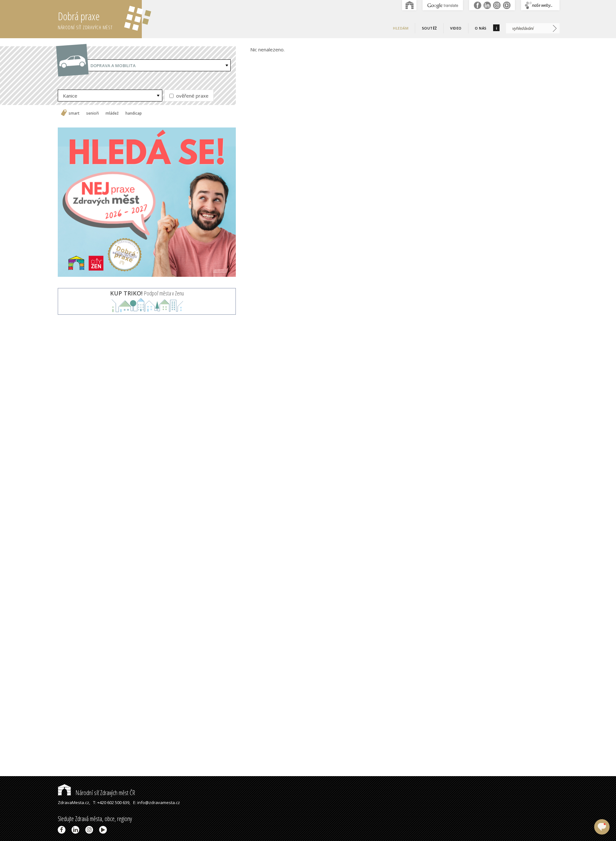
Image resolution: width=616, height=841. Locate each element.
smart (74, 113)
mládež (112, 113)
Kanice (70, 95)
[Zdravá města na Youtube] (104, 830)
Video (456, 28)
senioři (92, 113)
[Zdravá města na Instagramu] (90, 830)
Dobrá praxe (85, 20)
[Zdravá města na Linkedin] (76, 830)
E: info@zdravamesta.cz (156, 802)
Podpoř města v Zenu (147, 293)
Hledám (400, 28)
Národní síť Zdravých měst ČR (104, 792)
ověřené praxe (192, 95)
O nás (481, 28)
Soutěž (429, 28)
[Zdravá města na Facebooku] (63, 830)
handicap (133, 113)
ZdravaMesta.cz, (74, 802)
